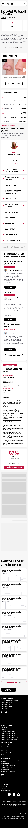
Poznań (2, 722)
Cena (13, 17)
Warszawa (3, 713)
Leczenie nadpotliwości (6, 752)
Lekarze (9, 17)
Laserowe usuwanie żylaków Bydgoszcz (9, 739)
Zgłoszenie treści (4, 780)
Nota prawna (21, 818)
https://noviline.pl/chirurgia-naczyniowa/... (13, 436)
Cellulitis (3, 754)
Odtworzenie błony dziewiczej (7, 750)
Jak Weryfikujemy (13, 163)
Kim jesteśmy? (4, 776)
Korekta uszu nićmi (5, 746)
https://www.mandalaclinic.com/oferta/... (13, 428)
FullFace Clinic (4, 708)
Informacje (3, 17)
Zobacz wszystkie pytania (14, 355)
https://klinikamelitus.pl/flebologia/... (12, 420)
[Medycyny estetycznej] (9, 4)
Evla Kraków (3, 729)
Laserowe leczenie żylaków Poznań (8, 735)
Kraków (2, 715)
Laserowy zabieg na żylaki (6, 767)
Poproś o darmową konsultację (14, 467)
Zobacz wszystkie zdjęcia (14, 83)
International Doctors (5, 790)
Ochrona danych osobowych (9, 816)
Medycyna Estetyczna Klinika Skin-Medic (9, 700)
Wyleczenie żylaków (5, 769)
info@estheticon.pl (22, 813)
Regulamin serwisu (20, 816)
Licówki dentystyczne (5, 748)
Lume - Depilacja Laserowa (6, 706)
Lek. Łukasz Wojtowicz (5, 704)
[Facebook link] (14, 795)
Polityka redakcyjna (8, 820)
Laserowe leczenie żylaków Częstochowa (9, 737)
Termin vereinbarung (5, 763)
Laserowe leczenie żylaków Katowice (8, 733)
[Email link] (18, 794)
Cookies (4, 818)
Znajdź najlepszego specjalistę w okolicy (13, 47)
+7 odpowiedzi (10, 319)
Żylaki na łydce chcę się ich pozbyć (8, 771)
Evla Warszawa (4, 727)
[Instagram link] (9, 795)
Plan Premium (4, 788)
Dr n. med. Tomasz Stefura (6, 702)
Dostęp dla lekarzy (5, 786)
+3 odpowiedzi (10, 287)
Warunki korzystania (18, 820)
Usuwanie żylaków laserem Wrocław (8, 731)
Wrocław (3, 718)
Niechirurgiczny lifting (5, 744)
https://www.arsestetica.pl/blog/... (11, 405)
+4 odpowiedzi (10, 350)
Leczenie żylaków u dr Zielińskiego (8, 765)
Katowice (3, 720)
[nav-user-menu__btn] (24, 3)
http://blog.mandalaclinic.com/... (11, 443)
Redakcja (3, 778)
